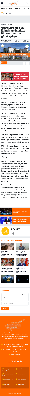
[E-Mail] (12, 233)
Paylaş (5, 62)
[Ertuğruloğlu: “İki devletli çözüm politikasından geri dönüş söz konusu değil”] (22, 262)
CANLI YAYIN (7, 13)
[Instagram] (15, 361)
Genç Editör (14, 230)
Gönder (5, 308)
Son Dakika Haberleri (6, 385)
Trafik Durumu (21, 374)
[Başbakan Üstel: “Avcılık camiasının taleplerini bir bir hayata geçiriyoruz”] (7, 262)
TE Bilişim (19, 393)
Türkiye (17, 8)
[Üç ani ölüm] (22, 279)
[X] (12, 361)
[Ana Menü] (2, 3)
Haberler (4, 8)
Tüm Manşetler (22, 379)
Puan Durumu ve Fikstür (7, 380)
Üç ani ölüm (19, 284)
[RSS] (21, 361)
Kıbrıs (11, 8)
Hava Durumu (21, 369)
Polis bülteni (5, 284)
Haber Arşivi (21, 384)
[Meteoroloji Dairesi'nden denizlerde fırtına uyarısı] (7, 246)
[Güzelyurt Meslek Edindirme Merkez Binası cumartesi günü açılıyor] (15, 52)
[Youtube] (18, 361)
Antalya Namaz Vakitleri (7, 375)
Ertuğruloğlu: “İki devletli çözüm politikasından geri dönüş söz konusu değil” (21, 270)
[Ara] (27, 3)
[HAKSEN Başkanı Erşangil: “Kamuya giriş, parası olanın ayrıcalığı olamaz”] (22, 246)
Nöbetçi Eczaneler (5, 369)
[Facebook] (9, 361)
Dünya (24, 8)
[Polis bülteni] (7, 279)
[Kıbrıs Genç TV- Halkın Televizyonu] (14, 3)
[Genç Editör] (5, 231)
